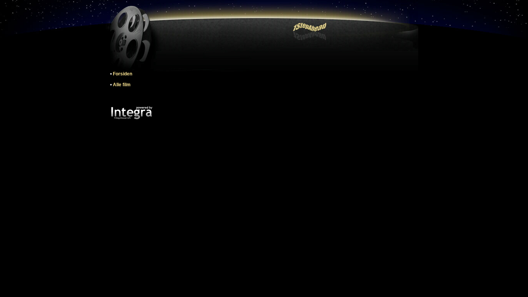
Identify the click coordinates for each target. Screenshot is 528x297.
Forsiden (122, 74)
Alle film (122, 84)
